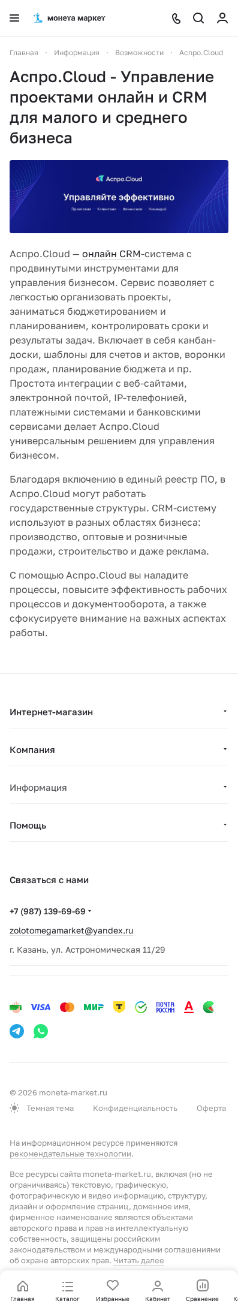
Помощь (28, 825)
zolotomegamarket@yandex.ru (71, 930)
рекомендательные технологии (70, 1153)
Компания (32, 749)
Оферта (211, 1108)
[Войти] (222, 18)
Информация (38, 787)
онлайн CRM (111, 254)
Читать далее (138, 1260)
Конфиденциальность (135, 1108)
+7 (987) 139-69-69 (48, 911)
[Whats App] (41, 1031)
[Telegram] (17, 1031)
